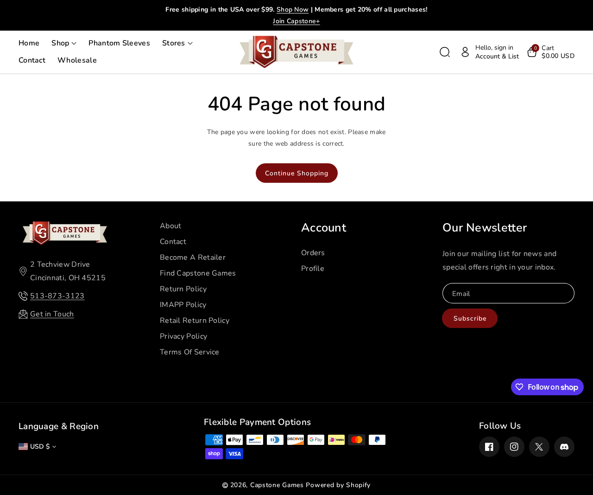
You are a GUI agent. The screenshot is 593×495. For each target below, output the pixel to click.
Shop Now (293, 9)
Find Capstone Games (198, 273)
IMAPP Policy (183, 305)
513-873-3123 (57, 296)
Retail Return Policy (194, 320)
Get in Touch (52, 314)
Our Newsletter (484, 227)
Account (323, 227)
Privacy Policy (183, 336)
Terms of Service (190, 352)
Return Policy (183, 289)
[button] (64, 43)
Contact (173, 242)
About (171, 226)
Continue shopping (296, 173)
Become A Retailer (193, 257)
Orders (313, 253)
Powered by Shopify (338, 485)
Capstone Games (277, 485)
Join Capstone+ (296, 21)
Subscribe (470, 318)
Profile (312, 269)
